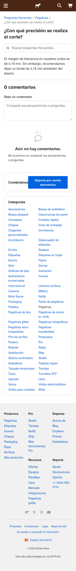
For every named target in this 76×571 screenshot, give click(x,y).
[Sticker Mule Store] (27, 512)
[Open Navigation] (5, 5)
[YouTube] (48, 512)
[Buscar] (59, 5)
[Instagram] (41, 512)
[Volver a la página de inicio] (38, 5)
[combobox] (38, 47)
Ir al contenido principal (3, 3)
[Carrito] (70, 5)
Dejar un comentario (18, 97)
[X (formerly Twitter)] (34, 512)
